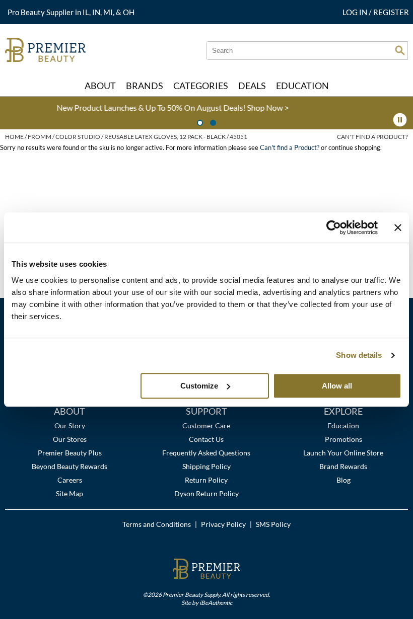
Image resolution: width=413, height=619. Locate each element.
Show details (359, 355)
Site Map (69, 493)
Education (343, 425)
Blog (343, 480)
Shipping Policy (206, 466)
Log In (355, 12)
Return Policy (206, 480)
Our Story (69, 425)
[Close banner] (397, 227)
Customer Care (206, 425)
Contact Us (206, 439)
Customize (199, 385)
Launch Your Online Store (343, 452)
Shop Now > (203, 107)
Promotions (343, 439)
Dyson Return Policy (206, 493)
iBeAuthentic (215, 602)
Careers (69, 480)
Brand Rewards (343, 466)
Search (400, 50)
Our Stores (70, 439)
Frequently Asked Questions (206, 452)
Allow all (337, 385)
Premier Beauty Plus (70, 452)
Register (391, 12)
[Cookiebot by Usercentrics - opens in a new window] (334, 227)
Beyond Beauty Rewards (69, 466)
